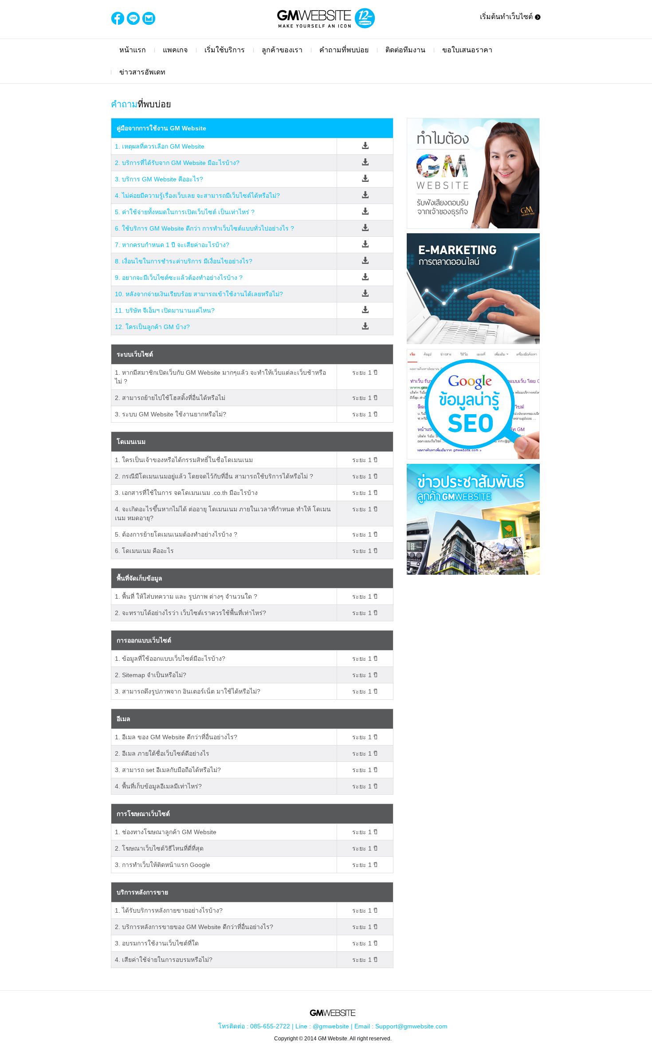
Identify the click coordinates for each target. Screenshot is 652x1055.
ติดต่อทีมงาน (405, 50)
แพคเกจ (175, 50)
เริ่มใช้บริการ (224, 50)
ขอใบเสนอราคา (467, 50)
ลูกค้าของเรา (282, 50)
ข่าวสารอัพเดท (142, 72)
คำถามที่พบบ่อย (344, 50)
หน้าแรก (132, 50)
